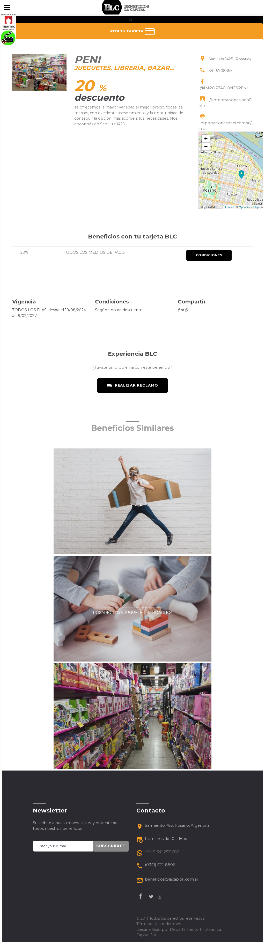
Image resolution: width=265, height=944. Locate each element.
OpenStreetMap (249, 207)
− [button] (206, 146)
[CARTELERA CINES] (8, 37)
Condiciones (209, 255)
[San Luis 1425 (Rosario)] (241, 174)
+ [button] (206, 138)
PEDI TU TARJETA (127, 31)
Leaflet (229, 207)
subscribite (110, 846)
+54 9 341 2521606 (162, 851)
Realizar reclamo (136, 385)
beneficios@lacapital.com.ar (171, 879)
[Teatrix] (8, 22)
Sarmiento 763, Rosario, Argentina (177, 825)
